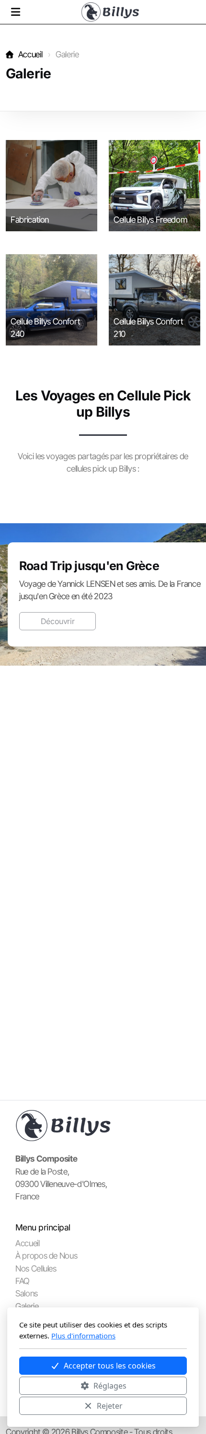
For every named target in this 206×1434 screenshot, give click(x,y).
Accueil (30, 54)
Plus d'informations (83, 1335)
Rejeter (110, 1406)
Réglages (109, 1385)
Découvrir (58, 621)
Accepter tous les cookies (110, 1365)
